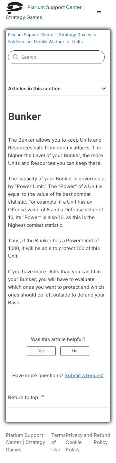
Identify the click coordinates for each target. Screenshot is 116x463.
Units (77, 41)
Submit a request (84, 375)
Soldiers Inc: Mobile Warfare (36, 41)
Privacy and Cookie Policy (79, 442)
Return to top (23, 397)
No (74, 350)
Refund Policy (102, 439)
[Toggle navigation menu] (98, 11)
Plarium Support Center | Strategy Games (49, 34)
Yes (41, 350)
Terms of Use (58, 442)
